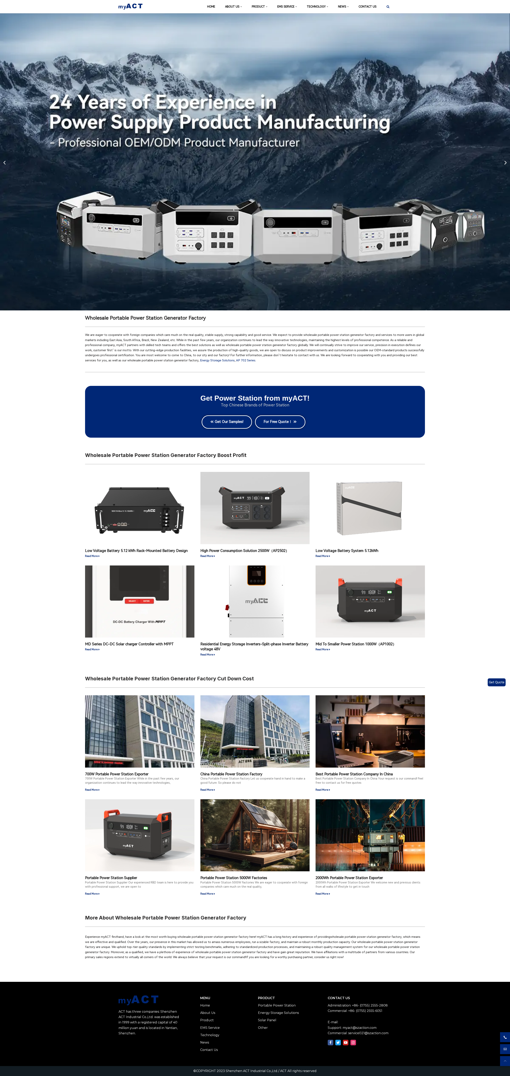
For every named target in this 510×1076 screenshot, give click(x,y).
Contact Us (209, 1050)
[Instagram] (353, 1042)
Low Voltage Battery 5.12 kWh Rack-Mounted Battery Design (136, 551)
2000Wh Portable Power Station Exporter (349, 878)
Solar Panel (267, 1020)
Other (263, 1028)
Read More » (92, 556)
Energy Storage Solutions (217, 360)
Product (207, 1020)
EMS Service (210, 1028)
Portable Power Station (277, 1005)
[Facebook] (330, 1042)
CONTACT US (368, 6)
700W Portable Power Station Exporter (116, 774)
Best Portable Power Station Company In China (354, 774)
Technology (209, 1035)
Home (205, 1005)
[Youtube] (345, 1042)
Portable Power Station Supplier (111, 878)
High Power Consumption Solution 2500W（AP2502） (244, 551)
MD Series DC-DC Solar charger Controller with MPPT (129, 644)
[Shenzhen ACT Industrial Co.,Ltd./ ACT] (130, 7)
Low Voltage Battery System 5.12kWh (347, 551)
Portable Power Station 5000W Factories (233, 878)
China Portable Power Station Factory (231, 774)
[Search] (387, 6)
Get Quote (496, 682)
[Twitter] (338, 1042)
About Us (207, 1013)
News (204, 1042)
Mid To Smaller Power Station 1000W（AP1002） (356, 644)
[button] (4, 162)
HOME (211, 6)
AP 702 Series (245, 360)
